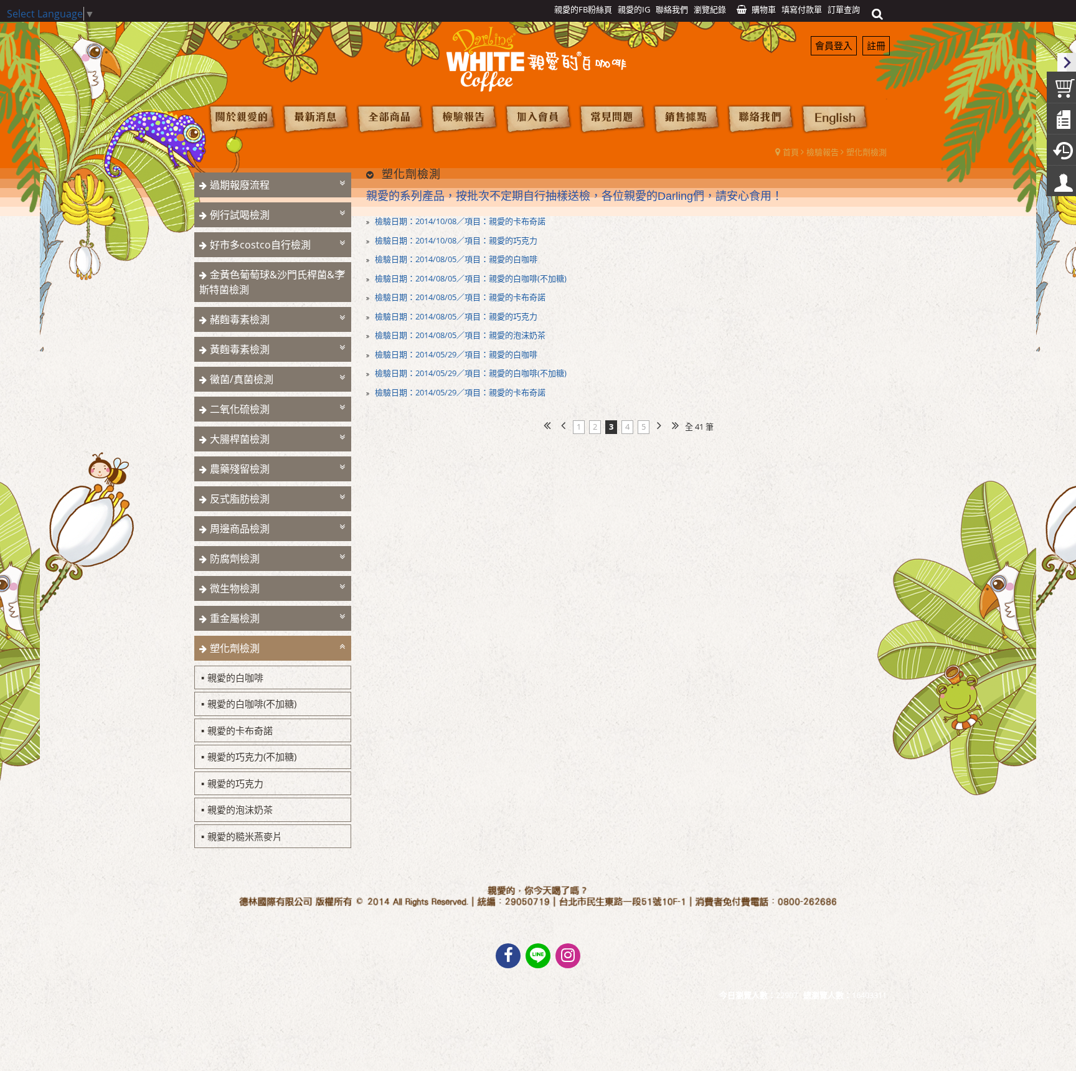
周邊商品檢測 (240, 529)
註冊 (876, 45)
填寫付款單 (801, 9)
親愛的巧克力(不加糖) (251, 756)
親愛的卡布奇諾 (240, 730)
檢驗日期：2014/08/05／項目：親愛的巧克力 (455, 316)
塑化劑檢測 (866, 152)
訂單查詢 (844, 9)
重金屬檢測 (235, 618)
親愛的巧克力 (235, 783)
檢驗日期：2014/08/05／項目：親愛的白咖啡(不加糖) (470, 278)
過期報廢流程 (240, 185)
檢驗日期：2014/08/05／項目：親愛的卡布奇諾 (459, 297)
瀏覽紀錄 (710, 9)
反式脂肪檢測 (240, 499)
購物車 (764, 9)
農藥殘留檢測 (240, 469)
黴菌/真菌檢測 (241, 379)
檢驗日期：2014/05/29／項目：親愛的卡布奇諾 (459, 392)
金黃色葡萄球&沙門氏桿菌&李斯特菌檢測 (271, 282)
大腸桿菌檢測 (240, 439)
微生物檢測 (235, 588)
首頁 (791, 152)
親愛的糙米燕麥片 (244, 836)
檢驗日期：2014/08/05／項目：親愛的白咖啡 (455, 259)
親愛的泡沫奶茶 (240, 809)
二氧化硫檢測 (240, 409)
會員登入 (833, 45)
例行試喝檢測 (240, 215)
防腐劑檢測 (235, 558)
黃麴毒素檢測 (240, 349)
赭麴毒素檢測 (240, 319)
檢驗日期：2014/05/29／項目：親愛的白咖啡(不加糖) (470, 373)
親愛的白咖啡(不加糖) (251, 703)
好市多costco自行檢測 (260, 245)
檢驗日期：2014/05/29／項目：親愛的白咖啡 (455, 354)
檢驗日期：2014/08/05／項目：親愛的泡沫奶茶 (459, 335)
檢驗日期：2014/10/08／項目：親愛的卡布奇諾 (459, 221)
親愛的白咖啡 (235, 677)
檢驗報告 (822, 152)
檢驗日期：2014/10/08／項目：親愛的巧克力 (455, 240)
